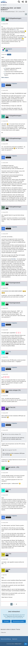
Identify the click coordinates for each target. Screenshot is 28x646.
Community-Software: (14, 643)
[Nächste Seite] (16, 604)
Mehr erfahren (5, 77)
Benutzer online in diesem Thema (10, 629)
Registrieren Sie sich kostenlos (14, 616)
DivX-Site (13, 259)
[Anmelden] (22, 2)
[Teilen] (26, 14)
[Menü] (26, 1)
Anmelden (6, 621)
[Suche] (19, 1)
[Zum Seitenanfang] (25, 644)
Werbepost (9, 49)
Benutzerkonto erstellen (18, 621)
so (15, 29)
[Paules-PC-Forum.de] (3, 1)
